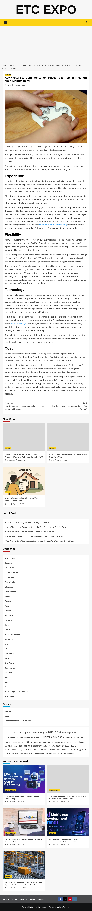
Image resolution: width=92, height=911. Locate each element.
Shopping (9, 677)
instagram (69, 742)
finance (15, 742)
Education (9, 587)
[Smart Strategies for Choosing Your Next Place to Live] (24, 481)
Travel (7, 687)
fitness (21, 742)
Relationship (10, 668)
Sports (7, 682)
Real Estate (9, 663)
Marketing (9, 653)
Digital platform (11, 577)
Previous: (24, 406)
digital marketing (52, 737)
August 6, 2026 (22, 460)
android (7, 733)
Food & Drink (10, 615)
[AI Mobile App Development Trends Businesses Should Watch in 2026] (68, 822)
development (38, 737)
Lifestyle (8, 74)
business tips (66, 733)
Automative (10, 558)
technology (75, 749)
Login (7, 716)
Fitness (8, 611)
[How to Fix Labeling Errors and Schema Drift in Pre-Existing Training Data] (68, 779)
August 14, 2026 (65, 844)
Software (43, 750)
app (11, 733)
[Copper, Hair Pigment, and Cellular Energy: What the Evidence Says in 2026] (24, 437)
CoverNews (54, 907)
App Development (22, 732)
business (54, 732)
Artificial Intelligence (40, 733)
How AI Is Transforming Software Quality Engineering (27, 522)
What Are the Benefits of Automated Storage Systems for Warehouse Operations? (39, 541)
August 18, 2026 (21, 844)
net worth (47, 746)
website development (65, 753)
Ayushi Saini (10, 801)
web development (37, 753)
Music (7, 658)
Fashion (8, 601)
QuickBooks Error (71, 746)
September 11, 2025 (18, 504)
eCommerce (67, 737)
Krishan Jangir (11, 460)
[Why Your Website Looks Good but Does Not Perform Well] (24, 822)
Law (6, 644)
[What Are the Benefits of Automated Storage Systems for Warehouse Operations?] (24, 865)
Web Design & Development (17, 692)
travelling (15, 753)
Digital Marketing (12, 572)
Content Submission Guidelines (18, 721)
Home (44, 742)
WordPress (9, 696)
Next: (69, 406)
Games (7, 625)
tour (84, 749)
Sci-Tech (8, 673)
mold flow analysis (19, 323)
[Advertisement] (46, 43)
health (29, 741)
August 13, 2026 (21, 887)
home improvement (56, 742)
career (74, 733)
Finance (8, 606)
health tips (37, 742)
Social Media (33, 749)
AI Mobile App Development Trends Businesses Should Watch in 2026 (34, 536)
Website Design (51, 753)
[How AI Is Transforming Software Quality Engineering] (24, 779)
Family (7, 596)
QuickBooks (58, 745)
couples (20, 737)
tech (67, 750)
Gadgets (8, 620)
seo (25, 749)
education (78, 737)
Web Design (23, 753)
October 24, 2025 (62, 460)
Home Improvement (13, 634)
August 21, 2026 (21, 801)
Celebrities (9, 568)
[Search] (86, 22)
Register (8, 711)
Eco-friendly (10, 582)
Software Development (57, 750)
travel (8, 753)
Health (7, 630)
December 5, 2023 (20, 85)
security (19, 750)
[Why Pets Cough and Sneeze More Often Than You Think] (68, 437)
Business (8, 563)
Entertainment (11, 591)
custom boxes (28, 737)
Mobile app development (30, 745)
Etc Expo (46, 9)
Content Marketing (10, 737)
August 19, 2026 (65, 801)
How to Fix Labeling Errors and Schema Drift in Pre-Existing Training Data (35, 527)
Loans (81, 742)
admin (9, 85)
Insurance (9, 639)
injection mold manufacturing (53, 224)
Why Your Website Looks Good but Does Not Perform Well (30, 532)
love (6, 746)
